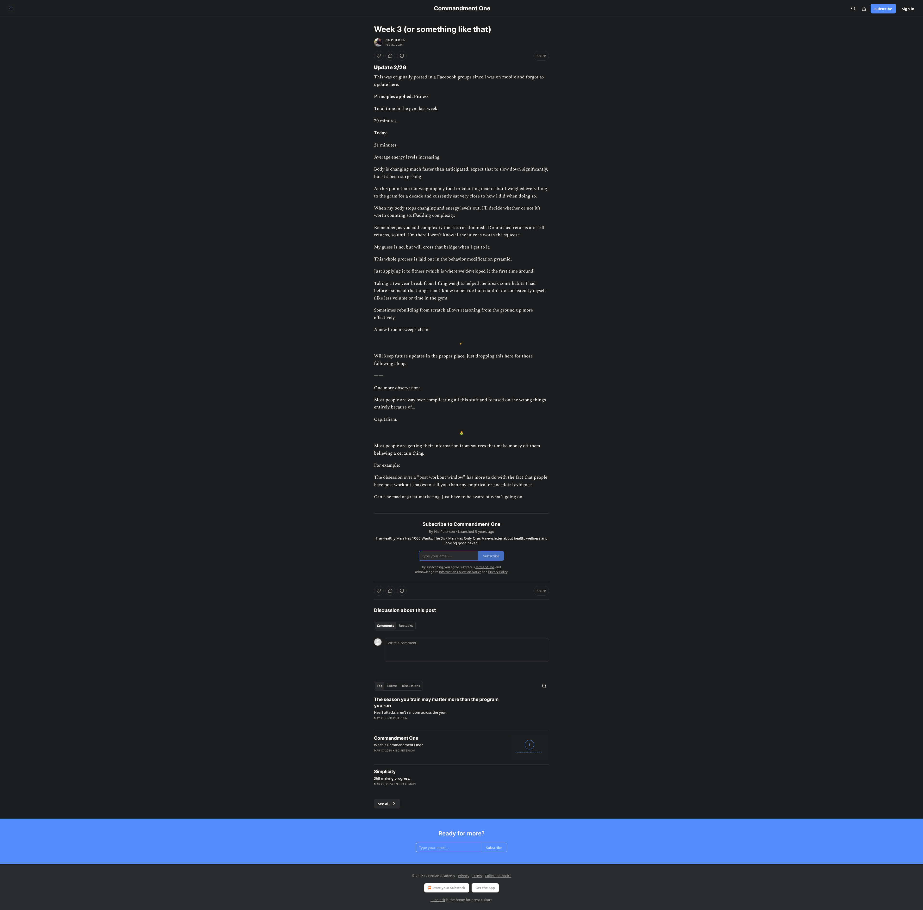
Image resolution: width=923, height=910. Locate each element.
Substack (437, 899)
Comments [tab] (385, 626)
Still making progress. (392, 778)
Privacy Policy (497, 572)
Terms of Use (484, 567)
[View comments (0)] (390, 56)
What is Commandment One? (398, 744)
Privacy (463, 875)
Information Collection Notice (460, 572)
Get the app (485, 887)
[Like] (379, 56)
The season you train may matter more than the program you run (436, 702)
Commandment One (396, 738)
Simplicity (385, 771)
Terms (477, 875)
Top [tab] (379, 686)
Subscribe (883, 8)
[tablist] (395, 625)
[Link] (367, 67)
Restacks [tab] (406, 626)
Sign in (908, 8)
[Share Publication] (864, 8)
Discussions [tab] (411, 686)
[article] (461, 711)
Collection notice (498, 875)
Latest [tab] (392, 686)
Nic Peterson (395, 40)
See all (384, 803)
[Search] (853, 8)
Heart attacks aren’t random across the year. (410, 712)
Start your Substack (448, 887)
